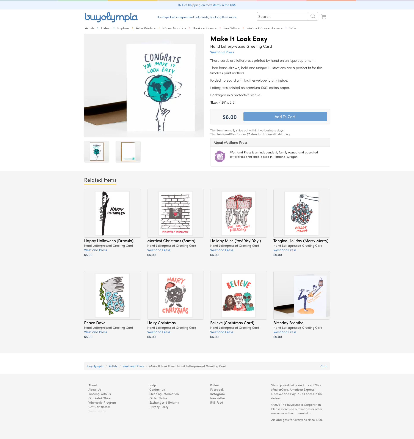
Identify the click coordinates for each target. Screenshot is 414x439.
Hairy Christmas (161, 322)
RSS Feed (216, 402)
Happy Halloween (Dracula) (108, 240)
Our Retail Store (99, 398)
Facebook (217, 389)
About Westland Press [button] (231, 142)
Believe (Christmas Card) (232, 322)
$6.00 (88, 254)
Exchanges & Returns (164, 402)
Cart (323, 366)
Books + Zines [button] (204, 27)
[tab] (270, 142)
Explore (123, 27)
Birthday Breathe (288, 322)
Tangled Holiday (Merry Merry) (300, 240)
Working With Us (99, 394)
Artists (89, 27)
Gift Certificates (99, 406)
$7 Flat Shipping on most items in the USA (207, 5)
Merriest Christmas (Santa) (171, 240)
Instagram (217, 394)
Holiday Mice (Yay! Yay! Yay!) (235, 240)
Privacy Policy (158, 406)
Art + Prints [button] (145, 27)
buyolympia (95, 366)
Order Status (158, 398)
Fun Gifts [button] (230, 27)
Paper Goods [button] (173, 27)
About (92, 385)
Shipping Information (164, 394)
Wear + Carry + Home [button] (263, 27)
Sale (292, 27)
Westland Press (222, 51)
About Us (94, 389)
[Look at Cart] (324, 16)
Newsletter (217, 398)
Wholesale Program (102, 402)
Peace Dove (94, 322)
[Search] (313, 16)
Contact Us (157, 389)
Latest (106, 27)
